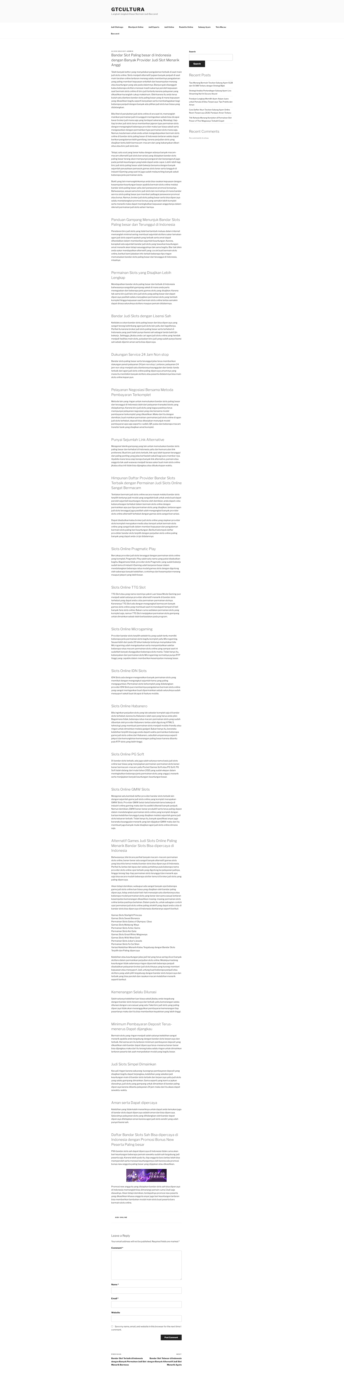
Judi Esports (153, 27)
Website (115, 1312)
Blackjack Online (135, 27)
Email (115, 1298)
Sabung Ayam (204, 27)
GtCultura (128, 9)
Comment (117, 1248)
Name (115, 1284)
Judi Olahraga (117, 27)
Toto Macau (221, 27)
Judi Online (169, 27)
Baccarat (115, 33)
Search (192, 51)
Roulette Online (186, 27)
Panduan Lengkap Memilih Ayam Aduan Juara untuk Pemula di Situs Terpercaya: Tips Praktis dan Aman (210, 102)
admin (130, 51)
